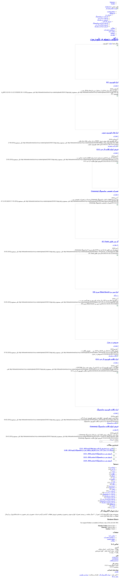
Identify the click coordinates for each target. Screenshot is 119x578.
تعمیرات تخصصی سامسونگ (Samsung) (104, 191)
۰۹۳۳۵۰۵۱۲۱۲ (114, 560)
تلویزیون (112, 482)
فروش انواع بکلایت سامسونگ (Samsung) (104, 426)
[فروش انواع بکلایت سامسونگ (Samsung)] (112, 423)
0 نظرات (115, 85)
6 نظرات (115, 153)
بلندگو (113, 476)
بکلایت (113, 474)
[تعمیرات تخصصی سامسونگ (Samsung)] (105, 187)
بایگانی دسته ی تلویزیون (104, 39)
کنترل (113, 506)
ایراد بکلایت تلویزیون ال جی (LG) (107, 359)
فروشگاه (112, 504)
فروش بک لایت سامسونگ (107, 501)
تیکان (113, 484)
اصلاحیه (112, 467)
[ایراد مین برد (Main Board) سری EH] (96, 288)
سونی (113, 489)
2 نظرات (115, 362)
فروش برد (108, 15)
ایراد (113, 471)
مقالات (113, 540)
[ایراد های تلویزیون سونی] (96, 129)
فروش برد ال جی (110, 492)
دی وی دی (112, 486)
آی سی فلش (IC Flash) (110, 241)
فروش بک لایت (107, 21)
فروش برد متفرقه (109, 496)
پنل (114, 481)
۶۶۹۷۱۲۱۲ (108, 7)
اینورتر (113, 472)
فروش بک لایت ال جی (108, 499)
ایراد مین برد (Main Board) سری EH (105, 292)
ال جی (113, 469)
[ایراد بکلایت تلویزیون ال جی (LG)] (113, 356)
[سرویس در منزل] (96, 339)
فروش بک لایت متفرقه (108, 502)
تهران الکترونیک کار (104, 575)
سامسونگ (112, 487)
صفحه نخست (111, 539)
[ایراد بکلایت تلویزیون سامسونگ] (96, 406)
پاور (114, 477)
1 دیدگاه (116, 295)
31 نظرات (115, 245)
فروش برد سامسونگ (109, 494)
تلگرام (116, 571)
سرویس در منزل (112, 342)
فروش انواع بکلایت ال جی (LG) (107, 149)
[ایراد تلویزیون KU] (96, 79)
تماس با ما (112, 535)
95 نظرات (115, 430)
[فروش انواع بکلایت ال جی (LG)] (113, 146)
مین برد (112, 507)
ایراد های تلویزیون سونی (110, 133)
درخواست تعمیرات (109, 537)
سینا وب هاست (83, 575)
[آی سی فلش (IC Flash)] (96, 238)
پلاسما (113, 479)
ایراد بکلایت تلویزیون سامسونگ (107, 410)
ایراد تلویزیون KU (112, 82)
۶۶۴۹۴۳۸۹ (115, 559)
